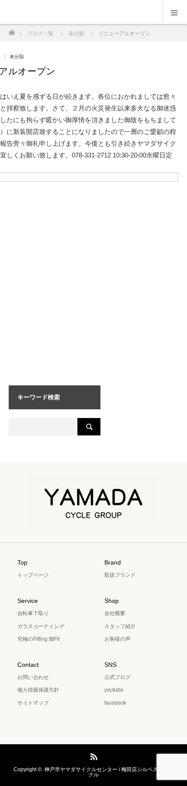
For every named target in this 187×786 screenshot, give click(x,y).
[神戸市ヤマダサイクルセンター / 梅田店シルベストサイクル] (93, 520)
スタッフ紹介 (120, 626)
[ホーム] (11, 30)
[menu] (174, 12)
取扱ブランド (120, 575)
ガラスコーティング (40, 626)
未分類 (17, 56)
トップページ (33, 575)
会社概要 (114, 613)
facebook (115, 703)
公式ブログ (117, 677)
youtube (114, 690)
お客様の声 (117, 639)
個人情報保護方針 (38, 690)
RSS (92, 755)
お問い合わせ (33, 677)
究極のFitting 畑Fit (38, 639)
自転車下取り (33, 613)
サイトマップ (33, 703)
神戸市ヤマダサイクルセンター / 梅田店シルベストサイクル (109, 772)
